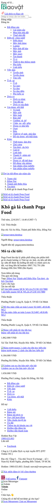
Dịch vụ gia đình (21, 104)
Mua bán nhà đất (21, 32)
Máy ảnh (17, 51)
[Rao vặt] (12, 9)
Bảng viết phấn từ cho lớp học (15, 332)
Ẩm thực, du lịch (21, 147)
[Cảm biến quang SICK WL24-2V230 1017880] (24, 289)
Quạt (15, 128)
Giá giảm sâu (19, 30)
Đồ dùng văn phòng (22, 163)
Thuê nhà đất (19, 35)
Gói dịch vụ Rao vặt (14, 13)
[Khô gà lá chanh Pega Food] (15, 194)
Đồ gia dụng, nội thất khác (25, 136)
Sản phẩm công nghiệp (23, 166)
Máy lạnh (17, 115)
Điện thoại (18, 40)
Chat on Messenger (27, 501)
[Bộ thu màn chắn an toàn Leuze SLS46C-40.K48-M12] (26, 309)
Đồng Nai (11, 181)
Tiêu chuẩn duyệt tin (16, 420)
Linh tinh (17, 152)
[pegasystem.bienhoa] (11, 234)
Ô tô (15, 83)
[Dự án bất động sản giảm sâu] (16, 173)
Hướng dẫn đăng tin (16, 428)
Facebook (11, 446)
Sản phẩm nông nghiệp (23, 168)
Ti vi (15, 59)
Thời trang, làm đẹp (22, 142)
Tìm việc (17, 78)
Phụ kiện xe (18, 94)
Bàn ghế (17, 118)
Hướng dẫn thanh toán (17, 430)
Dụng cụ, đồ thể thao (23, 160)
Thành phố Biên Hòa (17, 184)
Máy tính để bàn (20, 48)
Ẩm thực (11, 186)
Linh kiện (17, 67)
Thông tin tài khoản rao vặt (19, 425)
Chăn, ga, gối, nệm (22, 123)
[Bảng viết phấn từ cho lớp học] (16, 330)
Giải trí (16, 150)
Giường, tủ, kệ (19, 120)
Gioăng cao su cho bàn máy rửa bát (17, 368)
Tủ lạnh (16, 110)
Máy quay (17, 54)
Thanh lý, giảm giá (21, 155)
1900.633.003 (7, 438)
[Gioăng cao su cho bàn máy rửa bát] (19, 365)
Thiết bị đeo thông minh (24, 62)
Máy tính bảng (19, 43)
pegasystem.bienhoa (23, 240)
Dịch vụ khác (19, 99)
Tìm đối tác (18, 102)
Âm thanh (17, 56)
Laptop (16, 46)
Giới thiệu (11, 409)
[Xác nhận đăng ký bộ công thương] (18, 471)
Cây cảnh (17, 158)
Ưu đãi (10, 422)
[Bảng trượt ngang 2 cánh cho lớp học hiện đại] (23, 348)
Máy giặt (17, 112)
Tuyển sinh (18, 72)
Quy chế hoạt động (16, 417)
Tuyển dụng (18, 75)
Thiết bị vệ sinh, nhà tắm (24, 134)
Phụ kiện (17, 64)
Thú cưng (17, 144)
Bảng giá (11, 412)
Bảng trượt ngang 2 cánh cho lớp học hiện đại (22, 350)
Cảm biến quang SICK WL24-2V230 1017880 (23, 292)
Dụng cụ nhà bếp (21, 126)
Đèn (15, 131)
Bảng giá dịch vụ (15, 414)
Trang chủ (11, 178)
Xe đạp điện (18, 91)
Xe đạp (16, 88)
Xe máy (16, 86)
